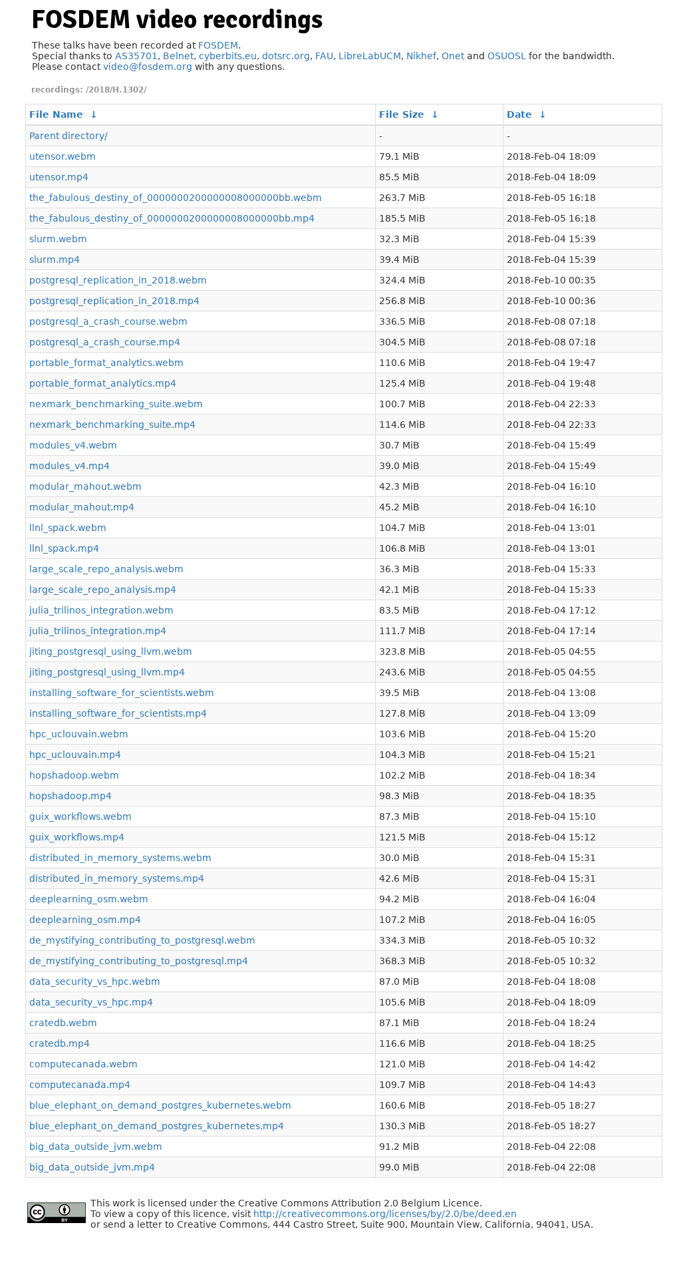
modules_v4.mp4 (69, 465)
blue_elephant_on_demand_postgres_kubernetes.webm (160, 1105)
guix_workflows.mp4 (76, 837)
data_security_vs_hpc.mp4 (91, 1002)
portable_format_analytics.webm (106, 362)
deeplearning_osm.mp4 (85, 919)
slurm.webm (58, 239)
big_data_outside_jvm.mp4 (92, 1167)
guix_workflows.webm (80, 816)
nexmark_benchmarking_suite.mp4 (112, 424)
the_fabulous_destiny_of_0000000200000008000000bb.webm (175, 197)
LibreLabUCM (370, 56)
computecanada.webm (83, 1064)
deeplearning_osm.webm (88, 899)
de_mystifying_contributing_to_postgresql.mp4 (138, 961)
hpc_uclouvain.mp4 (75, 754)
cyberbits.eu (228, 56)
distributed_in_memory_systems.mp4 (116, 878)
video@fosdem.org (147, 66)
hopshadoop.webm (74, 775)
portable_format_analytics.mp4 (102, 383)
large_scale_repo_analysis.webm (106, 569)
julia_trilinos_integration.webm (101, 610)
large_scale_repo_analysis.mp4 (102, 589)
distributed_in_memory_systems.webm (120, 857)
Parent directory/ (68, 135)
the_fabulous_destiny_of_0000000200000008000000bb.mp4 (172, 218)
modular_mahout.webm (85, 486)
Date (519, 114)
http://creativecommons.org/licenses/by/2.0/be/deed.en (385, 1213)
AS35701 (136, 56)
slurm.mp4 (54, 259)
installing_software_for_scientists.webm (121, 692)
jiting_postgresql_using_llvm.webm (110, 651)
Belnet (178, 56)
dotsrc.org (286, 56)
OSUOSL (506, 56)
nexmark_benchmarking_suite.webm (116, 404)
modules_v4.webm (73, 445)
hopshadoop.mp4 (70, 796)
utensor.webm (62, 156)
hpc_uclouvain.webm (78, 734)
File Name (56, 114)
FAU (324, 56)
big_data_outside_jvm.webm (95, 1146)
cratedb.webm (63, 1022)
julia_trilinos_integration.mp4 (97, 631)
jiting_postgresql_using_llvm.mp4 (107, 672)
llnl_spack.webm (67, 527)
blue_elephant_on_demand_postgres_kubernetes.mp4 (156, 1126)
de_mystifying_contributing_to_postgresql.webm (142, 940)
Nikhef (421, 56)
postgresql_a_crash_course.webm (108, 321)
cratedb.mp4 (59, 1043)
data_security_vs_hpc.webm (94, 981)
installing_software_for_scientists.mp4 (118, 713)
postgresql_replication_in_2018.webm (118, 280)
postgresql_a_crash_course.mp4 (104, 342)
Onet (453, 56)
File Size (401, 114)
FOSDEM (218, 45)
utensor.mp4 (58, 177)
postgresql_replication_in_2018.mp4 (114, 300)
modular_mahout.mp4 (81, 507)
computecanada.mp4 (79, 1084)
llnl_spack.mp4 (64, 548)
